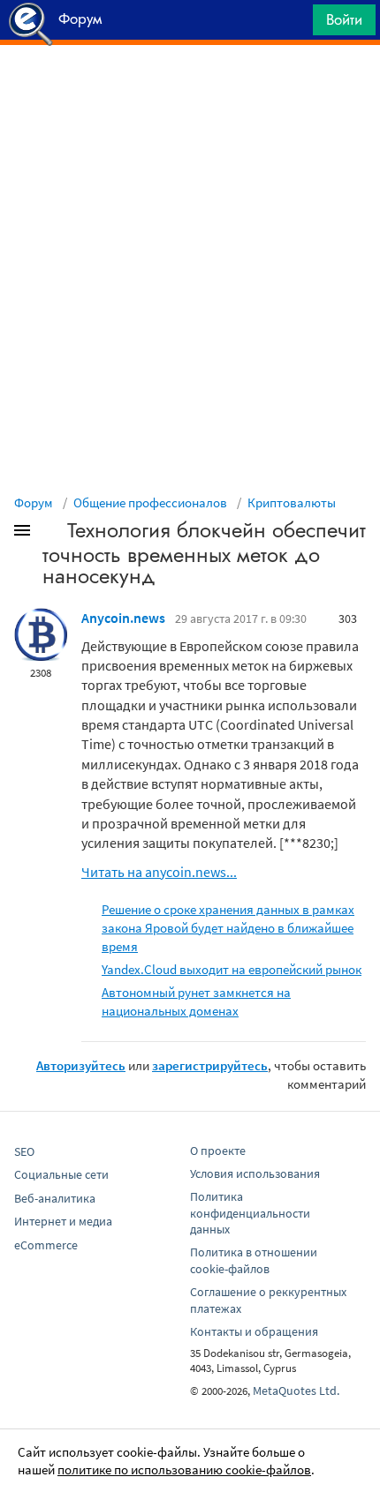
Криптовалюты (291, 502)
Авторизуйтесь (80, 1065)
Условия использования (255, 1173)
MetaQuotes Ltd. (296, 1390)
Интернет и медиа (63, 1221)
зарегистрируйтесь (210, 1065)
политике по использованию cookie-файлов (184, 1469)
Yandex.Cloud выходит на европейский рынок (231, 969)
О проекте (218, 1150)
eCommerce (46, 1245)
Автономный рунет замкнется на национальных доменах (196, 1001)
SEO (24, 1151)
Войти (344, 19)
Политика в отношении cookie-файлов (253, 1260)
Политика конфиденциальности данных (250, 1213)
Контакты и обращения (254, 1331)
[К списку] (51, 533)
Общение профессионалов (150, 502)
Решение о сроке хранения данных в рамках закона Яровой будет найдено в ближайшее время (228, 928)
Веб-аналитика (54, 1198)
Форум (33, 502)
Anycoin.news (123, 617)
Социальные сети (61, 1174)
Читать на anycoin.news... (159, 872)
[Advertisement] (190, 89)
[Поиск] (293, 24)
